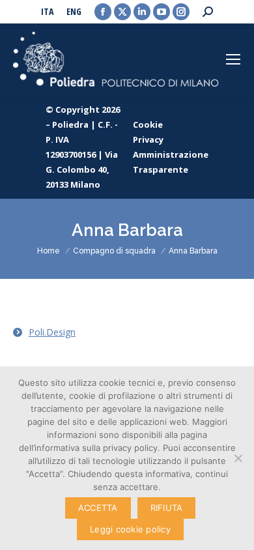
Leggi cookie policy (130, 529)
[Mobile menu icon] (233, 59)
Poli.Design (52, 332)
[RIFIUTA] (237, 458)
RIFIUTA (166, 507)
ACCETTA (98, 507)
